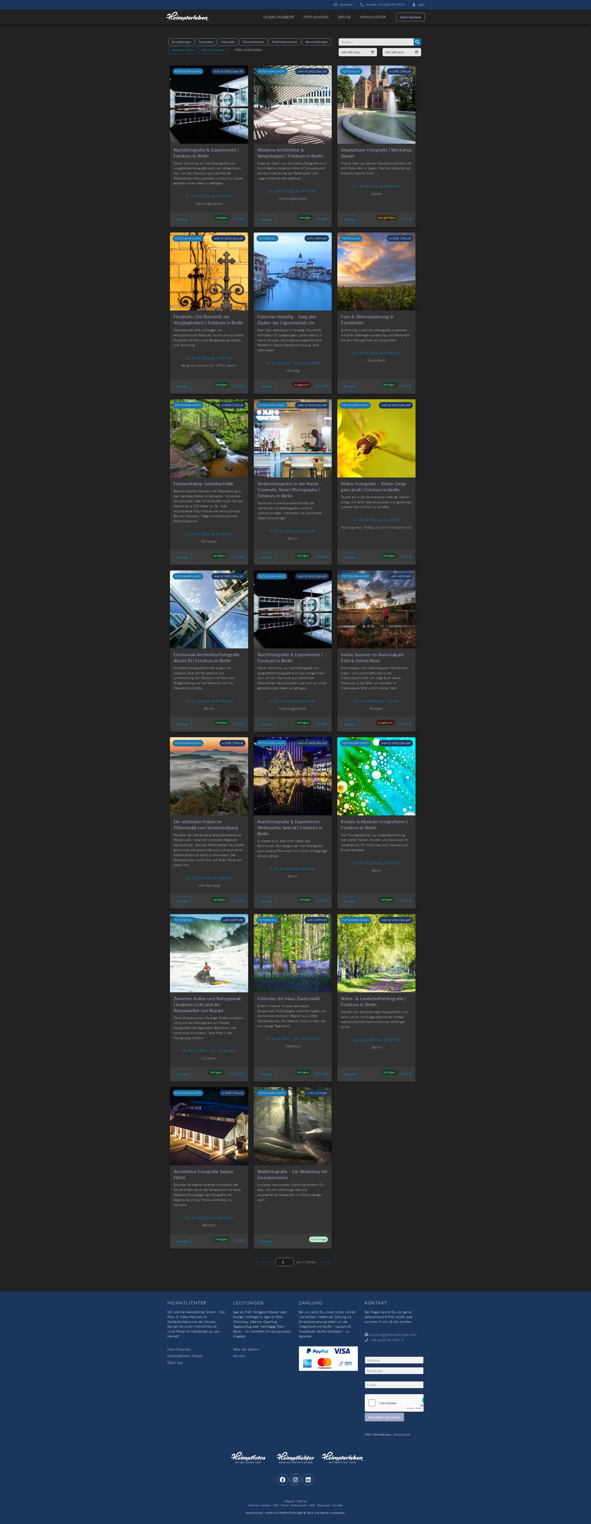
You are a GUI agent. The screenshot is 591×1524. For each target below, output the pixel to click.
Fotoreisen (206, 41)
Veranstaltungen (316, 41)
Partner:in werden (259, 1505)
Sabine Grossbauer (228, 71)
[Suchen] (417, 42)
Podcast (302, 1501)
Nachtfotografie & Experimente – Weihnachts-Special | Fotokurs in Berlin (290, 827)
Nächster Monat (213, 50)
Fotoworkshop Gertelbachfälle (204, 483)
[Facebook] (283, 1479)
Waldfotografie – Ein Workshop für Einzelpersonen (292, 1174)
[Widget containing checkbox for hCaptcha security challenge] (394, 1403)
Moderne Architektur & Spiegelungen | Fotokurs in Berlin (290, 153)
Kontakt (338, 1505)
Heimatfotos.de (205, 1326)
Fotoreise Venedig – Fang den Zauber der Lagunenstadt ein (287, 319)
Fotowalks (228, 41)
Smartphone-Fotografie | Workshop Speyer (376, 153)
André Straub (400, 71)
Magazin (289, 1501)
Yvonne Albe (317, 1093)
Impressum (324, 1505)
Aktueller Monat (183, 50)
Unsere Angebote (278, 17)
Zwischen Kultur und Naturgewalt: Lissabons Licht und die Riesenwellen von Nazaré (208, 1004)
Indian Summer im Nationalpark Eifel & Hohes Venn (372, 657)
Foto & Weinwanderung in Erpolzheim (367, 319)
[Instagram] (295, 1479)
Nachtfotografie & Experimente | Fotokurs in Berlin (206, 153)
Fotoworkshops (253, 41)
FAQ (276, 1505)
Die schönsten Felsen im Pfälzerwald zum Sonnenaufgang (206, 824)
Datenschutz (401, 1434)
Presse (285, 1505)
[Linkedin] (308, 1479)
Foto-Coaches (316, 17)
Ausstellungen (181, 41)
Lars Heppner (317, 238)
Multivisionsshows (285, 41)
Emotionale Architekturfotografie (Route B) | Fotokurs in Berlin (207, 657)
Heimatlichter (373, 17)
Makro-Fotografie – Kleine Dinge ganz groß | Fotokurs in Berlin (374, 486)
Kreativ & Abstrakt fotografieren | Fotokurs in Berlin (374, 824)
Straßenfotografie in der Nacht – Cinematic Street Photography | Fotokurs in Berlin (289, 489)
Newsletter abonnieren (384, 1417)
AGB (312, 1505)
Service (344, 17)
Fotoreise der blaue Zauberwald (288, 998)
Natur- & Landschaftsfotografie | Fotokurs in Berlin (373, 1001)
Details (182, 219)
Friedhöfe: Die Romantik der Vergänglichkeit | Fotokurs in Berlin (208, 319)
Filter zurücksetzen (248, 49)
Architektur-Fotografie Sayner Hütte (203, 1174)
